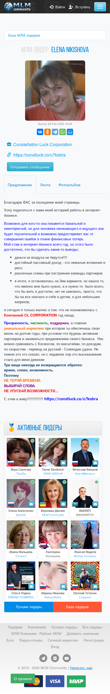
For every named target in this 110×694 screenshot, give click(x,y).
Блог (10, 640)
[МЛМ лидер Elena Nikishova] (55, 90)
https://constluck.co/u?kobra (39, 155)
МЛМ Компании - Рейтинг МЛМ (36, 633)
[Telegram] (55, 132)
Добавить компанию (83, 633)
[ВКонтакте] (40, 132)
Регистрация (94, 640)
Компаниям (37, 627)
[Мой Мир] (70, 132)
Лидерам (15, 627)
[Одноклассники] (47, 132)
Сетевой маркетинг (63, 640)
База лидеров (77, 606)
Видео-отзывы (30, 640)
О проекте (23, 678)
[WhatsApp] (62, 132)
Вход (55, 646)
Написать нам (81, 667)
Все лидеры (92, 627)
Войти (59, 7)
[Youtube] (67, 658)
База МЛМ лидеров (24, 35)
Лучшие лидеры (29, 606)
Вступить (81, 7)
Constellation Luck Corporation (42, 144)
